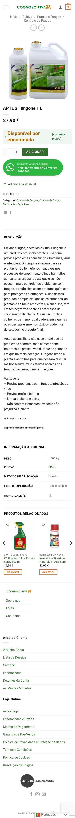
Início (14, 17)
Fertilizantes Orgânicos (16, 204)
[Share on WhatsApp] (5, 213)
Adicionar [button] (13, 572)
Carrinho (9, 665)
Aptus (52, 466)
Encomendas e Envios (18, 719)
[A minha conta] (61, 7)
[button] (6, 7)
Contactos (13, 616)
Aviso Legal (11, 711)
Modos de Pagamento (18, 727)
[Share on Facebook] (10, 213)
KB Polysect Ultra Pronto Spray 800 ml (19, 560)
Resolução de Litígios (18, 765)
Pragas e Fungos (49, 17)
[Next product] (33, 27)
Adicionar (35, 152)
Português (48, 814)
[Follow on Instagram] (37, 794)
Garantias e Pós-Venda (19, 734)
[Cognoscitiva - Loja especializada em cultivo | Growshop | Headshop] (34, 7)
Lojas (10, 608)
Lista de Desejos (14, 657)
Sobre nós (13, 600)
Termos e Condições (17, 750)
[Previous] (4, 551)
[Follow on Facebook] (31, 794)
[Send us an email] (44, 794)
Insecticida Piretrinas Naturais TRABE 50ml (52, 560)
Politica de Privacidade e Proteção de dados (34, 742)
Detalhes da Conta (16, 680)
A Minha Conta (13, 650)
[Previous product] (41, 27)
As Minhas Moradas (17, 688)
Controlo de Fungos (27, 200)
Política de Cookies (16, 757)
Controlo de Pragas (37, 20)
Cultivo (27, 17)
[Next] (70, 551)
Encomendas (12, 673)
